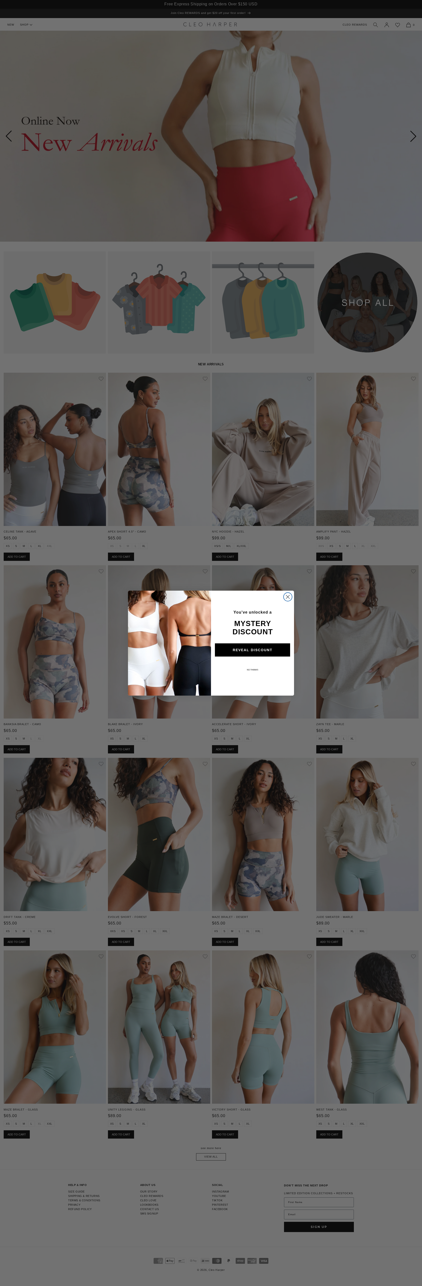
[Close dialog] (288, 597)
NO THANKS (252, 670)
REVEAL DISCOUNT (253, 650)
